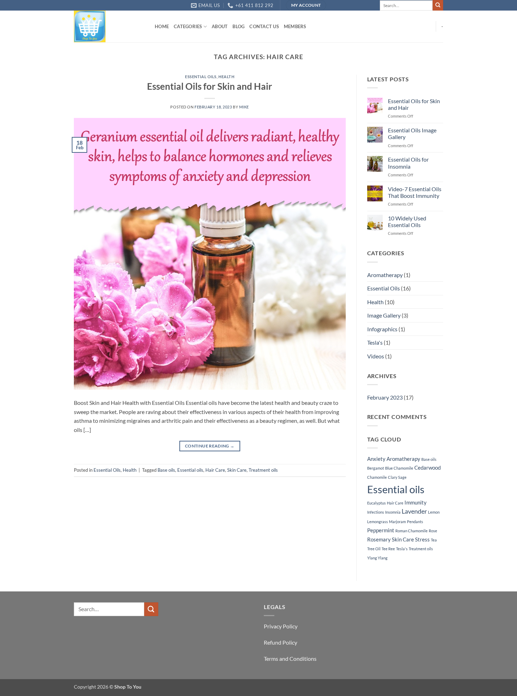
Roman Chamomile (411, 530)
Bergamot (375, 468)
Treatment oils (263, 470)
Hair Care (215, 470)
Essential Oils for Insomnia (408, 162)
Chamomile (377, 477)
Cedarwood (427, 467)
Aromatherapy (385, 274)
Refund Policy (280, 642)
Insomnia (393, 512)
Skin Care (237, 470)
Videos (375, 356)
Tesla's (375, 342)
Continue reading (210, 446)
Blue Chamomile (399, 468)
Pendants (415, 521)
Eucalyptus (376, 503)
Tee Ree (388, 548)
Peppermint (380, 530)
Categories (188, 26)
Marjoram (397, 521)
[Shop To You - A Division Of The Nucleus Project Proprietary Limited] (109, 26)
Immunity (415, 502)
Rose (433, 530)
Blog (238, 26)
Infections (375, 512)
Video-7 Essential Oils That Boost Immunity (414, 192)
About (220, 26)
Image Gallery (384, 315)
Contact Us (264, 26)
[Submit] (438, 5)
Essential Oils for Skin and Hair (209, 86)
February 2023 (385, 397)
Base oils (166, 470)
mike (244, 107)
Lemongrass (377, 521)
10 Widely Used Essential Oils (407, 221)
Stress (422, 539)
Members (295, 26)
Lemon (434, 512)
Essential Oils (201, 76)
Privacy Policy (281, 626)
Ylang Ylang (377, 558)
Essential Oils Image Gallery (412, 133)
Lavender (414, 511)
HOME (162, 26)
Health (226, 76)
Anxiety (376, 459)
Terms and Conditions (290, 658)
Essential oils (190, 470)
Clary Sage (397, 477)
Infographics (382, 329)
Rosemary (379, 539)
